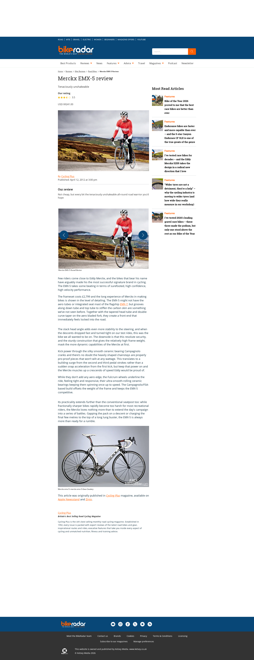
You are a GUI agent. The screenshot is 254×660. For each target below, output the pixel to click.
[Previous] (63, 235)
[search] (192, 51)
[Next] (143, 235)
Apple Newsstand (69, 499)
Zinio (89, 499)
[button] (103, 240)
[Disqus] (106, 579)
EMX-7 (124, 304)
